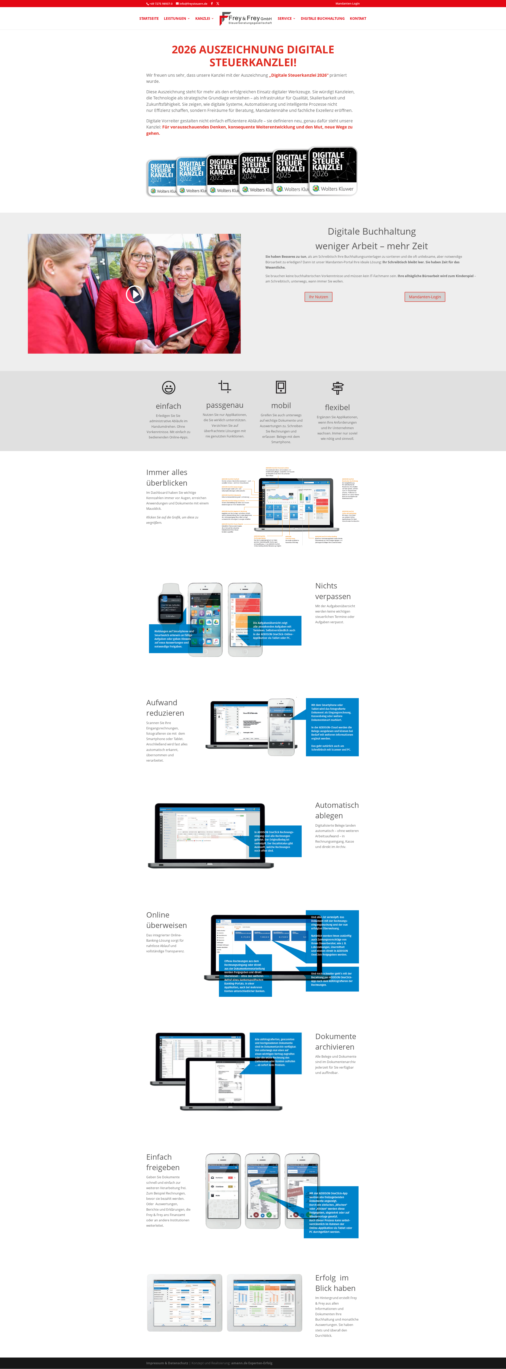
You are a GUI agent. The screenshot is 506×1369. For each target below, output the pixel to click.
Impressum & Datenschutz (167, 1363)
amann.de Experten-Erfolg (251, 1363)
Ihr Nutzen (318, 296)
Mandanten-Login (348, 3)
